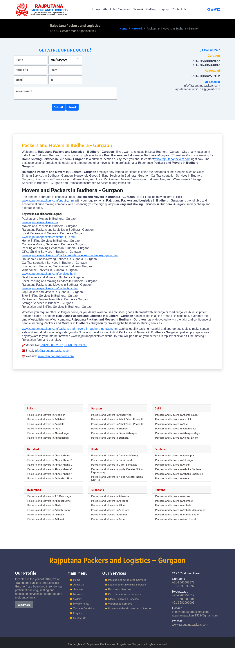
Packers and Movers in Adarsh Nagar (176, 414)
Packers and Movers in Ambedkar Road (50, 478)
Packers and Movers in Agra (43, 428)
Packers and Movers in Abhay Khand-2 (50, 464)
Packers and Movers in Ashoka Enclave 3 (179, 473)
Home (96, 9)
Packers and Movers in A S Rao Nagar (49, 496)
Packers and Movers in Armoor (109, 514)
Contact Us (179, 9)
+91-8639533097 (75, 345)
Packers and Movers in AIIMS (172, 423)
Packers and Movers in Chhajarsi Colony (114, 455)
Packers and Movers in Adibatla (45, 514)
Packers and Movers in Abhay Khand (48, 455)
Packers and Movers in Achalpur (46, 414)
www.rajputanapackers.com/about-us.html (49, 237)
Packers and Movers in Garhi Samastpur (114, 464)
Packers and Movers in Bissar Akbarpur (114, 433)
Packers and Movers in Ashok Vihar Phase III (117, 423)
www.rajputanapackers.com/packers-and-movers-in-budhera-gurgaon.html (70, 255)
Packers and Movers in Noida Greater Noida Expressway (117, 471)
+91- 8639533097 (205, 65)
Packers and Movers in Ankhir (172, 464)
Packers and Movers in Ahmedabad (48, 437)
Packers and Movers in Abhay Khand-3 (50, 469)
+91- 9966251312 (205, 76)
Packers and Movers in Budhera (110, 437)
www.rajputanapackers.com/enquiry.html (48, 200)
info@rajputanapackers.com (201, 85)
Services (124, 9)
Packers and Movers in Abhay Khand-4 (50, 473)
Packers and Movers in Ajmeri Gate (175, 428)
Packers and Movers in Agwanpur (174, 455)
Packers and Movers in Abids (44, 505)
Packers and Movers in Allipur (108, 505)
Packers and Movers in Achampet (110, 496)
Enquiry (164, 9)
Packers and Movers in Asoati (172, 478)
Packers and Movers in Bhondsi (109, 428)
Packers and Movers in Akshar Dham (176, 437)
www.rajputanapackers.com (172, 159)
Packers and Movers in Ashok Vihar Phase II (117, 419)
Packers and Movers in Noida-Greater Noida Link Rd (117, 478)
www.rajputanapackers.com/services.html (49, 273)
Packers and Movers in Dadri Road (111, 460)
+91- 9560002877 (205, 61)
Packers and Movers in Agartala (45, 423)
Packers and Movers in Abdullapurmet (49, 500)
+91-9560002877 (51, 345)
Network (138, 9)
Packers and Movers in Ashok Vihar (111, 414)
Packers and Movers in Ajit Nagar (174, 460)
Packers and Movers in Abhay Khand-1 (50, 460)
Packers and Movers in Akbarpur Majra (177, 433)
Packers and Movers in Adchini (173, 419)
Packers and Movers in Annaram (110, 509)
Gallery (151, 9)
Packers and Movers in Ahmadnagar (48, 433)
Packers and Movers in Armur (108, 519)
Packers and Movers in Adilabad (46, 419)
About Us (109, 9)
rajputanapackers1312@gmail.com (197, 89)
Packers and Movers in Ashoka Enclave (178, 469)
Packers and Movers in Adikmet (45, 519)
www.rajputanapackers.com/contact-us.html (50, 288)
